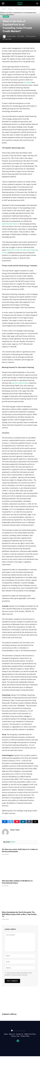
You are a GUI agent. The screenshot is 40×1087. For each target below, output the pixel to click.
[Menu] (3, 3)
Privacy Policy (25, 1036)
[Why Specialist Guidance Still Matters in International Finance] (20, 868)
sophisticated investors (10, 224)
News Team (12, 36)
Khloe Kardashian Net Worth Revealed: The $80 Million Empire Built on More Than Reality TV (19, 914)
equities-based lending (20, 383)
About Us (12, 1034)
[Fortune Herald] (20, 3)
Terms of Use (15, 1036)
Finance (5, 16)
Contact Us (20, 1034)
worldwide (27, 82)
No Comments (32, 36)
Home (6, 1034)
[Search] (37, 3)
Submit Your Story (30, 1034)
